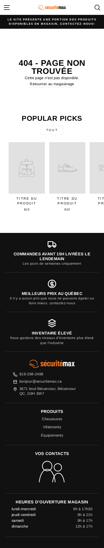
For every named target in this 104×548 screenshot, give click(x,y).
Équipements (52, 435)
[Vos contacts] (52, 472)
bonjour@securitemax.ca (40, 381)
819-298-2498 (31, 374)
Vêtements (52, 427)
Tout (52, 130)
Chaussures (52, 419)
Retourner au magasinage (52, 84)
